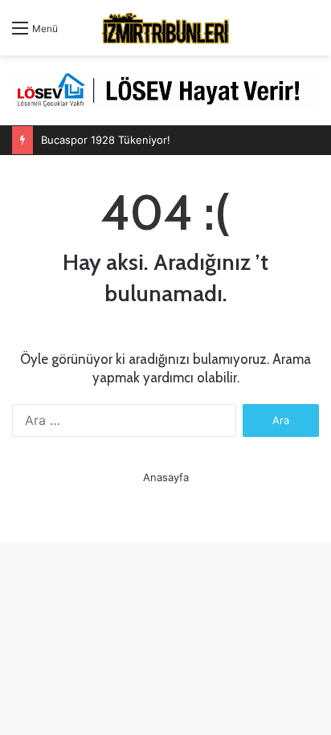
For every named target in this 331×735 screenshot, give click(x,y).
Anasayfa (166, 477)
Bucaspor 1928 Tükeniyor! (105, 139)
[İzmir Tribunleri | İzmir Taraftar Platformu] (165, 27)
